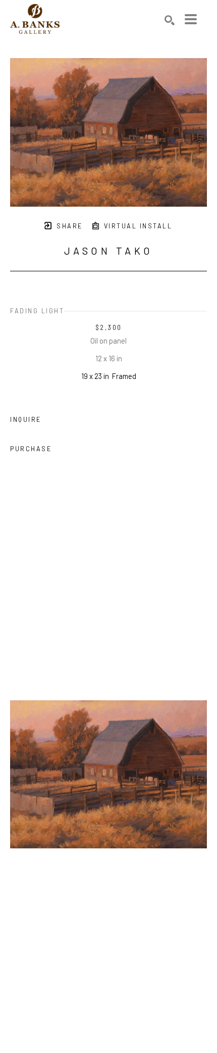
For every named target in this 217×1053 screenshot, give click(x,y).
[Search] (170, 20)
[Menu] (191, 19)
